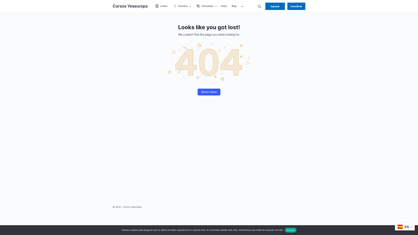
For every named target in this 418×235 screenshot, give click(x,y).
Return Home (209, 92)
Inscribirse (296, 6)
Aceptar (291, 230)
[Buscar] (259, 6)
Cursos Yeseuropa (130, 6)
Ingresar (275, 6)
